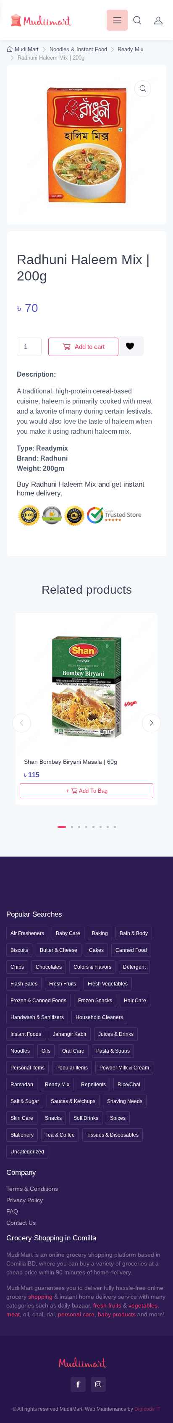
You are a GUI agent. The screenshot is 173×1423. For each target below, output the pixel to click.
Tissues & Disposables (112, 1135)
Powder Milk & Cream (124, 1068)
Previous (21, 723)
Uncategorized (27, 1152)
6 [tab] (101, 827)
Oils (46, 1051)
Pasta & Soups (113, 1051)
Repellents (93, 1085)
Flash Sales (23, 984)
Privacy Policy (24, 1200)
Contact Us (21, 1222)
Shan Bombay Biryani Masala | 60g (70, 761)
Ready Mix (131, 49)
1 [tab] (62, 827)
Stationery (22, 1135)
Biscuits (19, 950)
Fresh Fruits (62, 984)
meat (13, 1314)
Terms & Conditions (32, 1188)
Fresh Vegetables (108, 984)
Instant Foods (25, 1034)
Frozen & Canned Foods (38, 1001)
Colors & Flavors (92, 967)
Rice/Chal (129, 1085)
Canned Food (131, 950)
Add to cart (89, 346)
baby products (117, 1314)
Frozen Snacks (95, 1001)
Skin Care (21, 1118)
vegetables (142, 1305)
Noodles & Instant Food (78, 49)
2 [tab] (72, 827)
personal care (76, 1314)
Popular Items (72, 1068)
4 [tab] (86, 827)
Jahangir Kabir (69, 1034)
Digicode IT (147, 1409)
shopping (40, 1296)
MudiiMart (27, 49)
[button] (137, 20)
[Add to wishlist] (131, 346)
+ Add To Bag (86, 791)
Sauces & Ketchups (73, 1101)
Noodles (20, 1051)
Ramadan (21, 1085)
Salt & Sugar (24, 1101)
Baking (100, 933)
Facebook (78, 1384)
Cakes (96, 950)
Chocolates (49, 967)
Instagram (98, 1384)
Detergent (134, 967)
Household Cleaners (99, 1017)
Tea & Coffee (60, 1135)
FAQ (12, 1211)
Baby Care (68, 933)
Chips (17, 967)
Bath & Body (134, 933)
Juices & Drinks (116, 1034)
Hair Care (135, 1001)
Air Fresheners (27, 933)
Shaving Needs (124, 1101)
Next (151, 723)
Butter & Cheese (58, 950)
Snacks (53, 1118)
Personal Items (27, 1068)
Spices (118, 1118)
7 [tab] (108, 827)
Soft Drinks (85, 1118)
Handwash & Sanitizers (37, 1017)
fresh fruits (107, 1305)
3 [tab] (79, 827)
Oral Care (73, 1051)
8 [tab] (115, 827)
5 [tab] (93, 827)
